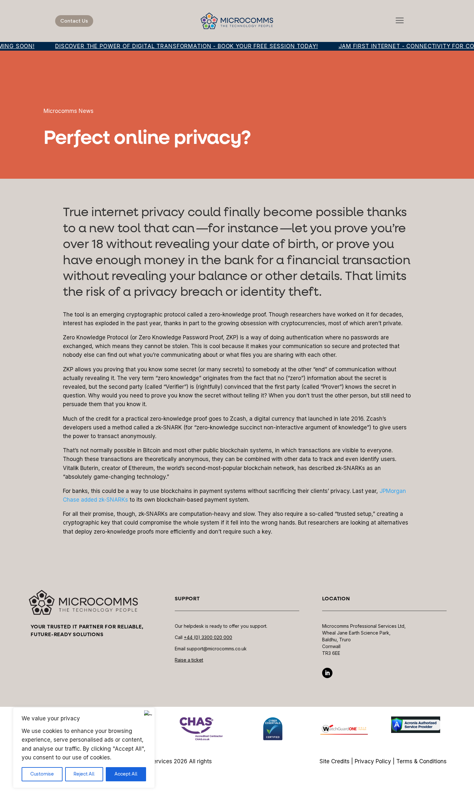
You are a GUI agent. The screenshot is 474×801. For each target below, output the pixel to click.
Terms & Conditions (421, 761)
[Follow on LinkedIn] (327, 673)
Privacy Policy (373, 761)
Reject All (84, 774)
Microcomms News (69, 111)
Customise (42, 774)
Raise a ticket (189, 660)
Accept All (125, 774)
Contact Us (74, 21)
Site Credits (335, 761)
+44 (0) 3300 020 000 (208, 637)
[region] (84, 747)
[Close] (148, 713)
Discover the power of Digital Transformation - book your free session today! (177, 46)
